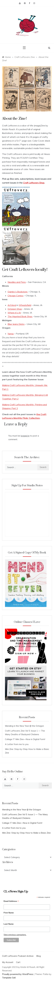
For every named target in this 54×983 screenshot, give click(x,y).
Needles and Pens (17, 282)
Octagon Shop (15, 309)
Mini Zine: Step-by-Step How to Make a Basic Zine (26, 832)
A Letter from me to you (17, 744)
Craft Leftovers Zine (25, 57)
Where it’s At (14, 312)
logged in (25, 435)
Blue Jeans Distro (16, 324)
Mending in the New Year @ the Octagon (24, 726)
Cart (18, 962)
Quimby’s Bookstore (18, 291)
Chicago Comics (15, 295)
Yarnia (11, 333)
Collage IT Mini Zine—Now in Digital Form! (25, 739)
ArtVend (12, 305)
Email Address (11, 901)
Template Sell (9, 977)
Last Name (9, 924)
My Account (7, 962)
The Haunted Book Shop (20, 316)
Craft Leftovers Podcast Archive (18, 956)
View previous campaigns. (15, 935)
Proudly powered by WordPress (18, 974)
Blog (38, 956)
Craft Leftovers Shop (33, 182)
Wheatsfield (25, 305)
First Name (9, 913)
